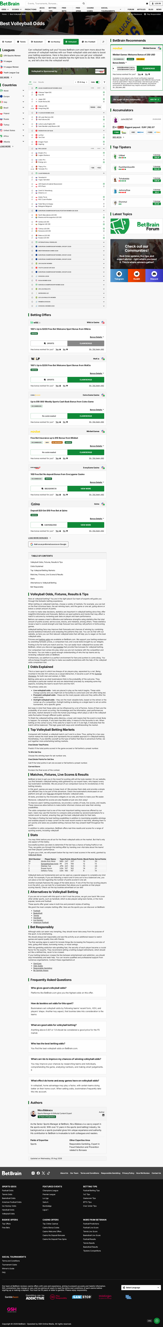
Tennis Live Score (90, 1231)
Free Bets (6, 1227)
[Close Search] (83, 3)
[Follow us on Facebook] (38, 1173)
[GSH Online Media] (11, 1310)
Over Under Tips (90, 1206)
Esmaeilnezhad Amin (49, 864)
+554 (99, 107)
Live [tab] (34, 82)
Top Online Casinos (50, 1224)
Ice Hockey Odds (9, 1206)
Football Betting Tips (91, 1190)
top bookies (58, 647)
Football (8, 42)
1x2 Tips (86, 1194)
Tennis (23, 42)
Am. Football (90, 42)
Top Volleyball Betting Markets (42, 570)
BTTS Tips (87, 1202)
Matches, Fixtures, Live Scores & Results (46, 574)
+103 (99, 168)
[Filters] (104, 82)
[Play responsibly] (58, 1297)
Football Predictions (91, 1224)
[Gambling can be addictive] (35, 1297)
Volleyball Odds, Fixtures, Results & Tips (46, 562)
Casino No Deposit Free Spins (54, 1239)
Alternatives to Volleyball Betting (43, 583)
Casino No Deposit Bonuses (54, 1235)
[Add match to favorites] (32, 92)
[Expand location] (23, 90)
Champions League (50, 1190)
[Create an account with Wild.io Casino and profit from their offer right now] (96, 349)
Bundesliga (47, 1206)
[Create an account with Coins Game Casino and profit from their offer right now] (96, 422)
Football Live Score (90, 1227)
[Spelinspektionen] (128, 1297)
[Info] (157, 1321)
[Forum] (136, 226)
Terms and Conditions (11, 1261)
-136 (92, 168)
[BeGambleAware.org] (11, 1297)
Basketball (38, 42)
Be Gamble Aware (40, 970)
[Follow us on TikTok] (48, 1173)
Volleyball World (35, 855)
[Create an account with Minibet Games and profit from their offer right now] (96, 459)
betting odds (44, 639)
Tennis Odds (7, 1194)
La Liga (46, 1198)
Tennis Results (89, 1243)
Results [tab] (41, 82)
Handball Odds (8, 1210)
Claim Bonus (86, 343)
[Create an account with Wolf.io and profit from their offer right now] (96, 386)
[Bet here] (119, 87)
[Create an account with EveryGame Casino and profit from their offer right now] (96, 495)
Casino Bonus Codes (51, 1227)
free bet (50, 794)
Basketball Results (90, 1247)
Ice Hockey (55, 42)
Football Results (89, 1239)
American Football (40, 922)
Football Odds (7, 1190)
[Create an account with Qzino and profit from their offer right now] (96, 531)
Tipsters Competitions (92, 1251)
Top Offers (6, 1224)
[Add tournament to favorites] (32, 88)
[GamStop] (81, 1297)
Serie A (45, 1202)
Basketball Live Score (91, 1235)
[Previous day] (75, 82)
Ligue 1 (45, 1210)
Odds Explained (36, 566)
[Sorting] (103, 42)
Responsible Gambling (42, 968)
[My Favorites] (147, 3)
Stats (32, 578)
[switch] (95, 82)
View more (86, 488)
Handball (37, 918)
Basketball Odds (8, 1198)
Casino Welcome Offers (52, 1231)
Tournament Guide (9, 1265)
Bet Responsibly (36, 587)
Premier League (49, 1194)
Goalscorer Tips (89, 1198)
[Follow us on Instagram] (33, 1173)
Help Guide (38, 966)
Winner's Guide (8, 1268)
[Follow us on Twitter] (43, 1173)
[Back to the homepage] (9, 3)
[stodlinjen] (105, 1297)
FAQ (4, 1272)
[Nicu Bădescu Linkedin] (103, 1115)
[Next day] (86, 82)
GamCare (37, 963)
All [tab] (30, 82)
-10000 (92, 107)
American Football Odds (11, 1202)
